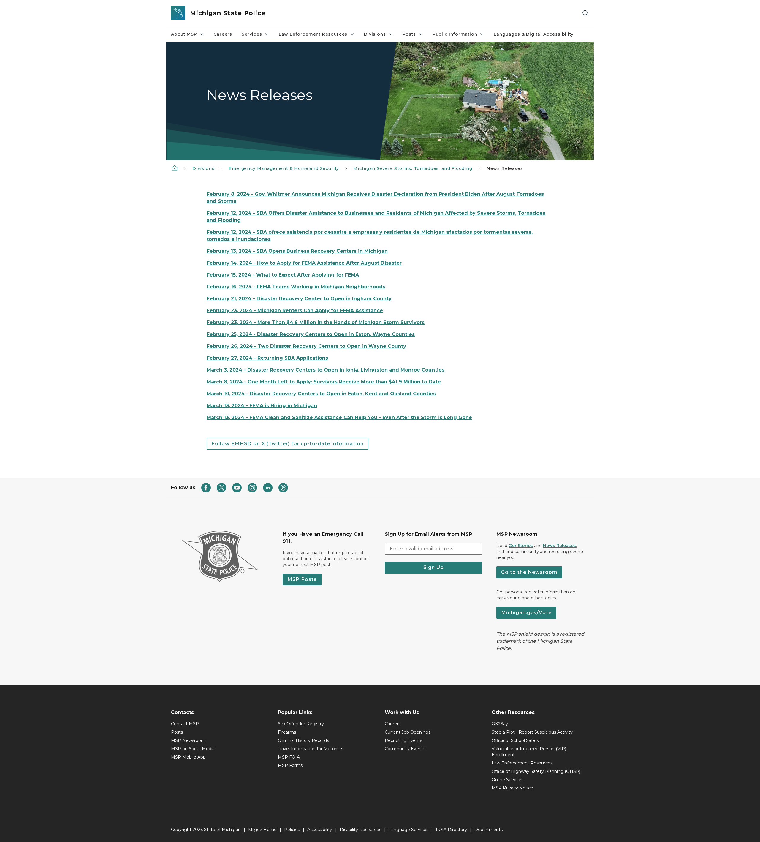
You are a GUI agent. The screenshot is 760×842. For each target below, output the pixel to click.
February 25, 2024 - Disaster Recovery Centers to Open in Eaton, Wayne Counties (311, 334)
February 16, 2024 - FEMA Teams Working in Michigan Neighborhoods (296, 287)
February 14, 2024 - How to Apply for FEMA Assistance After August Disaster (304, 263)
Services (252, 34)
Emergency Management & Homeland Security (284, 168)
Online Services (507, 779)
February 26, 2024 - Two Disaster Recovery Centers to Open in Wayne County (306, 346)
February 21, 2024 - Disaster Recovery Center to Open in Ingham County (299, 298)
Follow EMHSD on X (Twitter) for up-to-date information (287, 443)
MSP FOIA (289, 757)
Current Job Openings (407, 732)
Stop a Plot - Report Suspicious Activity (532, 732)
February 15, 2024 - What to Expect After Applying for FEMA (283, 275)
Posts (409, 34)
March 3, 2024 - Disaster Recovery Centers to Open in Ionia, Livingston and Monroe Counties (325, 370)
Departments (488, 829)
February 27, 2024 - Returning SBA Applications (267, 358)
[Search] (585, 13)
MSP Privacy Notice (512, 788)
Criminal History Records (303, 740)
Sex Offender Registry (301, 723)
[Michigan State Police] (174, 168)
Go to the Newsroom (529, 572)
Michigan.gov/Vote (526, 612)
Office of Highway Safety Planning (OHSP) (536, 771)
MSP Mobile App (188, 757)
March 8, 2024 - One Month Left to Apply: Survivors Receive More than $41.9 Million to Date (324, 382)
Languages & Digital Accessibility (533, 34)
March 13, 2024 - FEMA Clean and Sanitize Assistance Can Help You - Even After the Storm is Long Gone (339, 417)
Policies (292, 829)
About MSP (184, 34)
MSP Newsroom (188, 740)
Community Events (405, 748)
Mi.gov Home (262, 829)
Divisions (375, 34)
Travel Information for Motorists (310, 748)
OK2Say (500, 723)
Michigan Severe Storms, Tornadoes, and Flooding (412, 168)
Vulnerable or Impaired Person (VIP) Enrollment (529, 751)
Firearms (287, 732)
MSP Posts (302, 579)
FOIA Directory (451, 829)
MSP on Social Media (193, 748)
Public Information (455, 34)
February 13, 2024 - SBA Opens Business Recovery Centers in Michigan (297, 251)
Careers (222, 34)
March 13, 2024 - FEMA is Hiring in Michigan (262, 405)
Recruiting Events (403, 740)
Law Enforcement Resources (313, 34)
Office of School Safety (515, 740)
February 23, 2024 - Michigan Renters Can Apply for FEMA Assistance (295, 310)
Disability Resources (360, 829)
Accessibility (319, 829)
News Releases (559, 545)
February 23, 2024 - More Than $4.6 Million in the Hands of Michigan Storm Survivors (316, 322)
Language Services (408, 829)
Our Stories (521, 545)
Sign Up (433, 567)
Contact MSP (185, 723)
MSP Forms (290, 765)
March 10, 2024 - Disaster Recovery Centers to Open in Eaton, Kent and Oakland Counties (321, 393)
